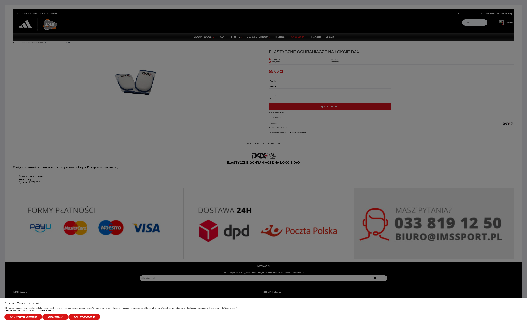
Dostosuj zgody (55, 317)
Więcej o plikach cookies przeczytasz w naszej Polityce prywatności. (29, 311)
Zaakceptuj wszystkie (84, 317)
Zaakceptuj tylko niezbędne (23, 317)
